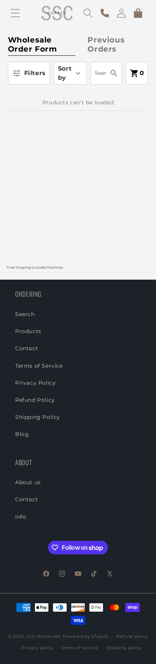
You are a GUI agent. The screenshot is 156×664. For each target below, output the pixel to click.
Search (25, 314)
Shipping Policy (37, 417)
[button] (15, 13)
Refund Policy (35, 400)
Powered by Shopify (85, 636)
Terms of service (79, 647)
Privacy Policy (35, 382)
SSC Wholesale (44, 636)
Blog (22, 434)
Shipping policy (124, 647)
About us (28, 482)
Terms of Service (39, 365)
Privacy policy (37, 647)
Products (28, 331)
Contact (26, 348)
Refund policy (132, 636)
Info (20, 516)
